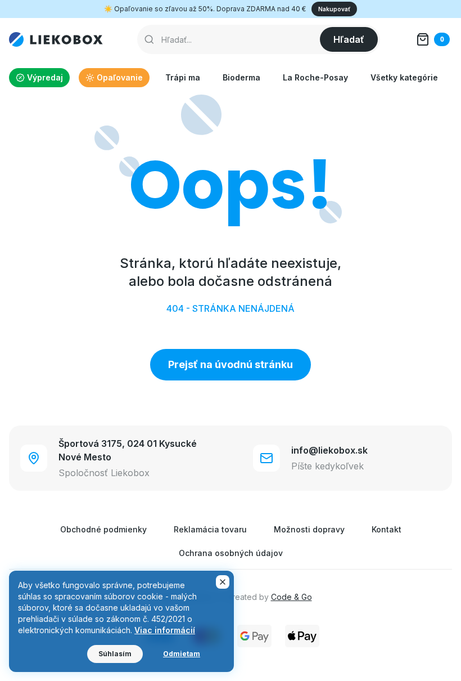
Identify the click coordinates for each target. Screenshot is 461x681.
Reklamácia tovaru (210, 529)
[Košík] (433, 39)
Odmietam (181, 653)
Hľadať (348, 39)
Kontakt (386, 529)
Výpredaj (45, 77)
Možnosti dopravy (309, 529)
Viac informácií (164, 630)
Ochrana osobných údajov (231, 553)
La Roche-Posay (315, 77)
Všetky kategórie (404, 77)
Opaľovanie (120, 77)
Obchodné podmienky (103, 529)
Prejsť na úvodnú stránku (230, 364)
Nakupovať (334, 9)
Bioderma (241, 77)
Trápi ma (182, 77)
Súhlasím (115, 653)
